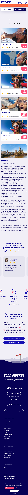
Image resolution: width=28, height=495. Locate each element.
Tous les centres (7, 438)
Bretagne (6, 424)
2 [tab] (11, 304)
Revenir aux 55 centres (14, 19)
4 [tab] (16, 304)
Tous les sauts (7, 457)
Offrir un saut (7, 467)
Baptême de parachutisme (9, 476)
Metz (14, 14)
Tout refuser (19, 487)
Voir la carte (21, 9)
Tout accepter (9, 487)
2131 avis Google (21, 250)
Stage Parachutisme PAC (9, 453)
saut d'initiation (14, 329)
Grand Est (6, 426)
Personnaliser (14, 490)
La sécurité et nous (14, 342)
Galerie (5, 474)
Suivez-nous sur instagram (15, 411)
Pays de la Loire (7, 436)
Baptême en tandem (8, 449)
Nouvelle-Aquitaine (8, 434)
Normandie (6, 432)
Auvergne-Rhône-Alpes (9, 421)
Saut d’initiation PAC (8, 451)
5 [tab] (18, 304)
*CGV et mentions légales (9, 478)
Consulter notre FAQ (14, 338)
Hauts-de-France (7, 428)
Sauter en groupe (7, 455)
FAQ (4, 470)
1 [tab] (9, 304)
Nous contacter (15, 404)
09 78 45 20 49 (15, 393)
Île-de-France (6, 430)
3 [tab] (14, 304)
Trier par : (10, 23)
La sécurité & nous (8, 472)
